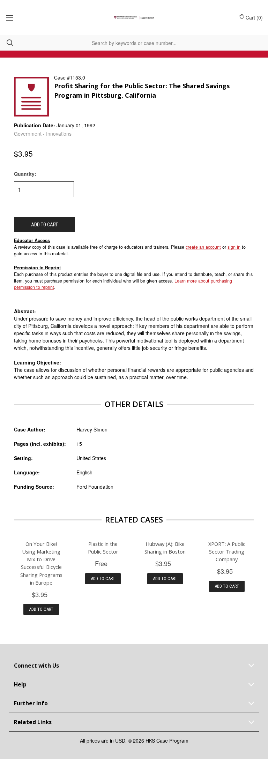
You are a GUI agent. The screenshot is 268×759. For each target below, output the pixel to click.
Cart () (254, 17)
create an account (203, 247)
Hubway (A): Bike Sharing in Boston (165, 547)
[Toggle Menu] (9, 17)
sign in (234, 247)
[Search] (6, 43)
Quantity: (25, 173)
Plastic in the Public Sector (103, 547)
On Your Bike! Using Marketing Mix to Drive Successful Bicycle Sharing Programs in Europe (41, 563)
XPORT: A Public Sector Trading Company (226, 551)
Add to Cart (41, 609)
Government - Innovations (43, 133)
